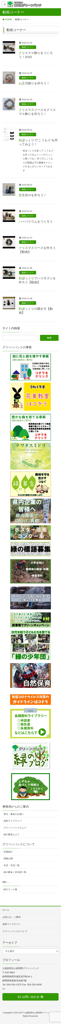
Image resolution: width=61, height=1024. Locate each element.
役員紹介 (8, 851)
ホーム (5, 910)
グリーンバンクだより (15, 827)
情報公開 (8, 858)
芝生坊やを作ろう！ (33, 195)
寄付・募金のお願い (14, 814)
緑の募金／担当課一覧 (15, 872)
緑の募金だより (12, 834)
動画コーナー (28, 47)
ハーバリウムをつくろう (36, 221)
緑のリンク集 (10, 889)
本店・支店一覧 (12, 865)
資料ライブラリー (13, 821)
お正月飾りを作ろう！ (34, 83)
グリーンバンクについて (14, 931)
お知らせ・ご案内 (11, 917)
